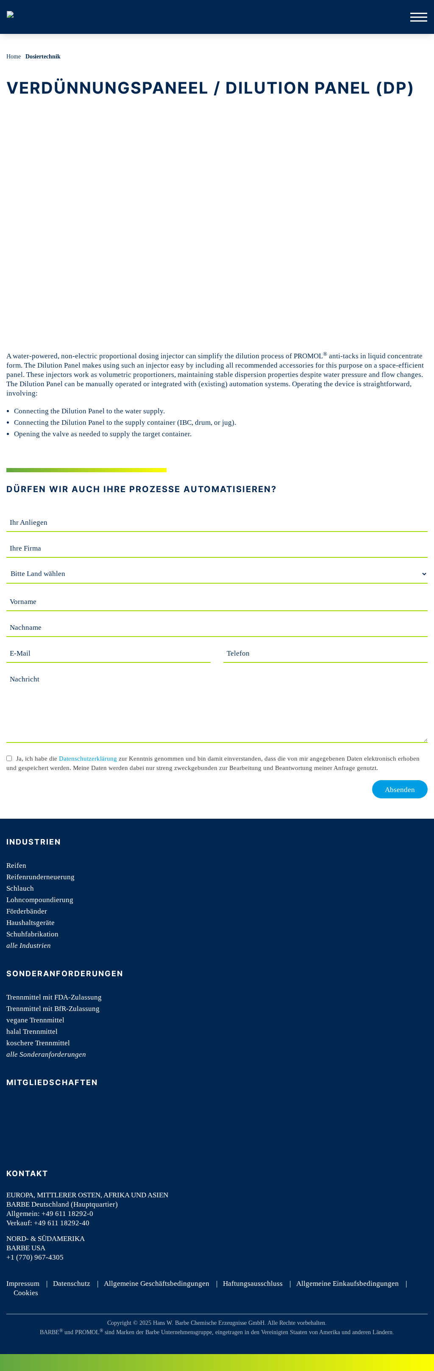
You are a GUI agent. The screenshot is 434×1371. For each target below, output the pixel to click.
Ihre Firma (25, 548)
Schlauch (20, 888)
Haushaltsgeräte (30, 923)
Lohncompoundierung (39, 900)
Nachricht (24, 679)
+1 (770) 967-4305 (35, 1257)
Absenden (400, 790)
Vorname (23, 602)
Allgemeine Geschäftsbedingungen (156, 1284)
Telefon (238, 653)
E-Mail (20, 653)
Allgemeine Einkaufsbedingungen (347, 1284)
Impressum (22, 1284)
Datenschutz (71, 1284)
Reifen (16, 865)
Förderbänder (26, 911)
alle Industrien (28, 946)
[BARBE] (17, 17)
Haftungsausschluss (253, 1284)
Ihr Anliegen (28, 522)
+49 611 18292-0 (67, 1214)
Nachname (26, 627)
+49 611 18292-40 (61, 1223)
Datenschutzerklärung (88, 758)
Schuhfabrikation (32, 934)
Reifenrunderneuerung (40, 877)
